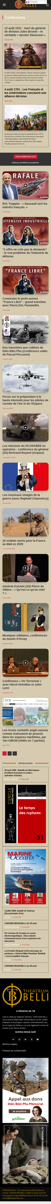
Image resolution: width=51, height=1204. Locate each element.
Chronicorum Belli (11, 927)
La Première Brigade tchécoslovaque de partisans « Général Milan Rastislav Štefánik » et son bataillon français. (24, 953)
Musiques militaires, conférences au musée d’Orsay (24, 637)
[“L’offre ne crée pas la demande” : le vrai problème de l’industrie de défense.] (25, 231)
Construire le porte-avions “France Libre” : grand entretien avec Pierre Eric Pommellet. (24, 302)
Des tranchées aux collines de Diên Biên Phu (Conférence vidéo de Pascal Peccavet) (24, 351)
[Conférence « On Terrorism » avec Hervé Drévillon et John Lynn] (25, 663)
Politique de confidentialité (14, 1050)
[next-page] (15, 753)
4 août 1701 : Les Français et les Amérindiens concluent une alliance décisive (25, 93)
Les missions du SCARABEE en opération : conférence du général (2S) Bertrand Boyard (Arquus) (25, 449)
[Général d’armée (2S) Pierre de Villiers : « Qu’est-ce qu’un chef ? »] (25, 568)
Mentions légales (9, 1044)
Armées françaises (11, 779)
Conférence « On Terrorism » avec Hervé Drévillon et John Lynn (21, 684)
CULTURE (7, 917)
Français (33, 2)
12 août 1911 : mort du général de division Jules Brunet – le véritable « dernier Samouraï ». (25, 32)
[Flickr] (13, 1039)
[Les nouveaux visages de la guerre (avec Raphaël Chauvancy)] (25, 477)
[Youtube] (37, 1039)
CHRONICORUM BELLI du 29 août (20, 966)
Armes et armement (11, 945)
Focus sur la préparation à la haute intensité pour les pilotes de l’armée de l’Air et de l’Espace (25, 400)
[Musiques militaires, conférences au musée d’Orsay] (25, 617)
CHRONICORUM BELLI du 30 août (20, 923)
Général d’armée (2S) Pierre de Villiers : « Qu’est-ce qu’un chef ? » (23, 590)
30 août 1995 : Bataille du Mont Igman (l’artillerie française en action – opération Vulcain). (21, 773)
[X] (31, 1039)
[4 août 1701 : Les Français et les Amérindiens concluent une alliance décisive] (25, 117)
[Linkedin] (25, 1039)
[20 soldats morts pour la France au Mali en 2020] (25, 522)
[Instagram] (19, 1039)
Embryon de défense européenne (25, 162)
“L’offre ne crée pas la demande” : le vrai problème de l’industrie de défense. (25, 253)
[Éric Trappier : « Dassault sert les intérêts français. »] (25, 185)
